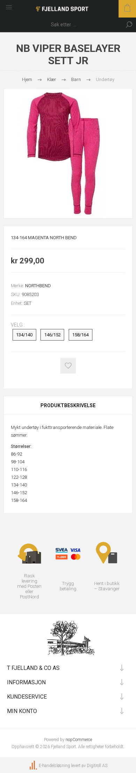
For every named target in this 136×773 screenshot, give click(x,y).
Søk (129, 25)
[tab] (68, 405)
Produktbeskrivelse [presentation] (68, 405)
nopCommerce (79, 739)
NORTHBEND (38, 285)
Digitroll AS (97, 765)
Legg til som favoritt (68, 366)
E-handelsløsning (54, 765)
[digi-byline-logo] (34, 765)
